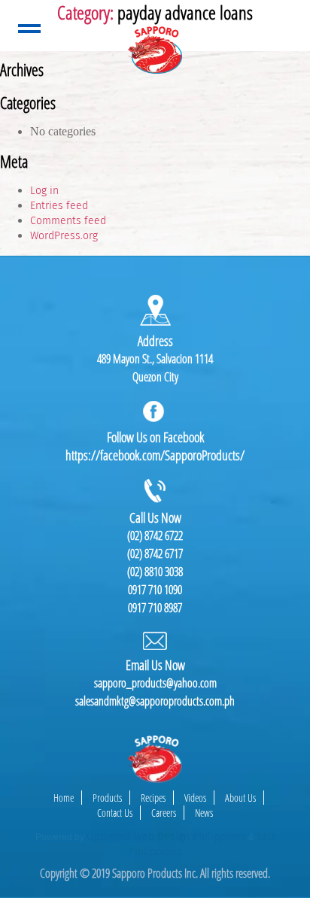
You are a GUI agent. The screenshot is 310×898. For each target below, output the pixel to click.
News (204, 812)
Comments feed (68, 220)
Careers (163, 812)
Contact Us (114, 812)
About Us (240, 797)
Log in (44, 190)
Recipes (153, 797)
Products (107, 797)
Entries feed (59, 205)
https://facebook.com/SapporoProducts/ (155, 455)
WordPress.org (64, 235)
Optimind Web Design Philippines (166, 836)
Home (63, 797)
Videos (195, 797)
